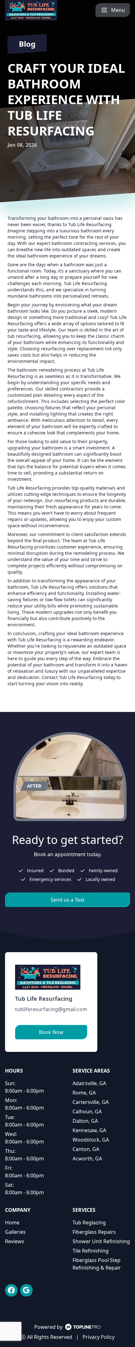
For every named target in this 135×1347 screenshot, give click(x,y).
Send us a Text (67, 899)
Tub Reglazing (89, 1222)
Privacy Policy (99, 1337)
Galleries (15, 1231)
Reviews (14, 1241)
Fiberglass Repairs (94, 1231)
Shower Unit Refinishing (101, 1241)
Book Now (51, 1032)
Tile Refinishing (91, 1250)
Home (12, 1222)
